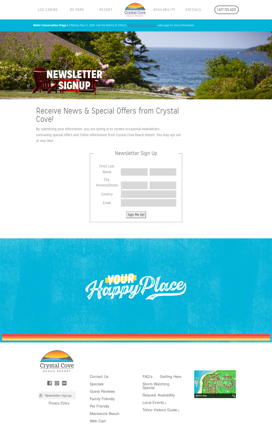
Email (107, 203)
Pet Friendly (99, 406)
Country (107, 194)
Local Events (153, 402)
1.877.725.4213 (226, 9)
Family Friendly (102, 398)
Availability (164, 9)
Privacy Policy (59, 402)
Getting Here (170, 376)
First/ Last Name (107, 169)
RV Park (77, 9)
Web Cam (98, 420)
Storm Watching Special (155, 385)
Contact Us (99, 376)
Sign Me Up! (136, 214)
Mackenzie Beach (104, 413)
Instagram (57, 383)
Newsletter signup (58, 395)
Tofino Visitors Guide (159, 409)
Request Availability (158, 395)
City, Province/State (107, 182)
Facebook (49, 383)
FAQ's (147, 376)
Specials (193, 9)
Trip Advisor (64, 383)
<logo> (135, 10)
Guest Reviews (102, 391)
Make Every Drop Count (140, 25)
